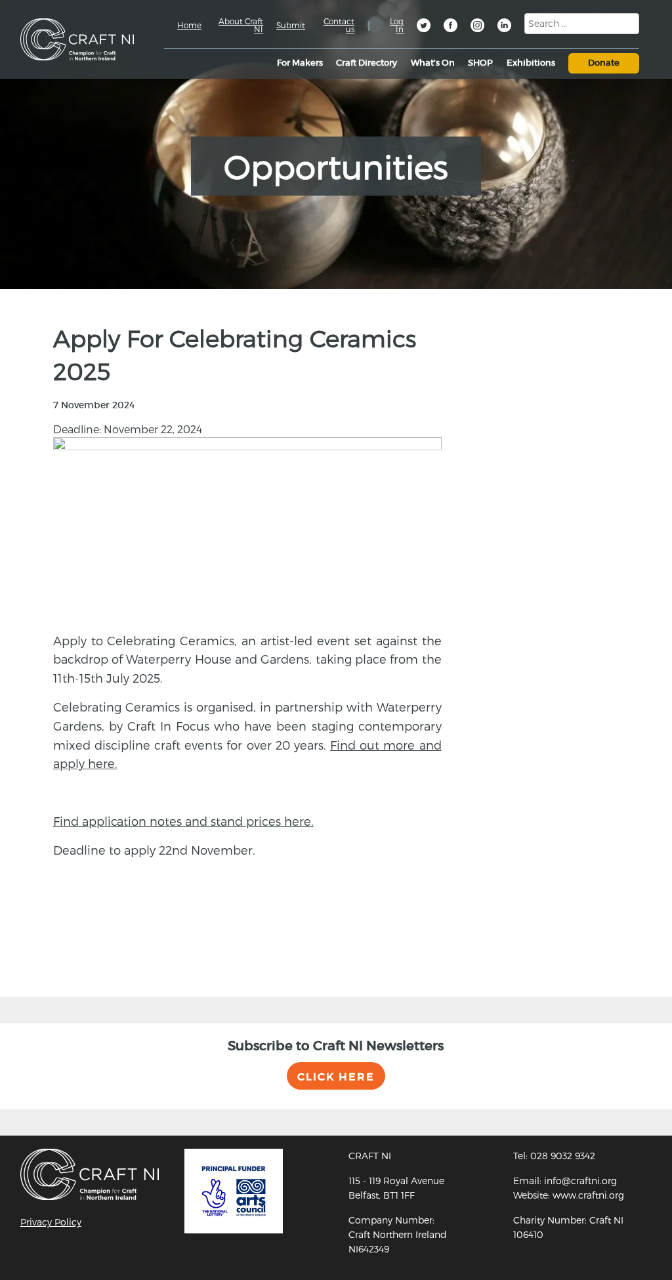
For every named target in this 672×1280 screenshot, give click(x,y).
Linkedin (505, 27)
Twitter (424, 27)
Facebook (451, 27)
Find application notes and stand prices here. (183, 821)
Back (48, 949)
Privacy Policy (50, 1221)
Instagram (478, 27)
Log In (397, 24)
